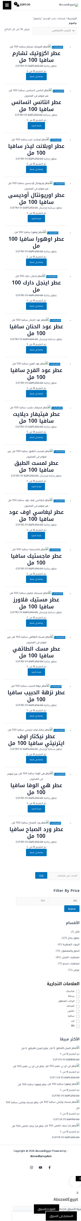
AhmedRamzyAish (41, 1156)
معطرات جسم (71, 963)
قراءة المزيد (36, 125)
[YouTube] (40, 1167)
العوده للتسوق (46, 1209)
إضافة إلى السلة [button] (36, 76)
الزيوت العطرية (71, 944)
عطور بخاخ (73, 938)
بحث (41, 875)
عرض (76, 970)
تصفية (72, 908)
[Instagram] (31, 1167)
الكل (77, 932)
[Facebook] (49, 1167)
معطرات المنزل (70, 957)
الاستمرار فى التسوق (61, 1216)
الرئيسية (72, 18)
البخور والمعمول (70, 951)
